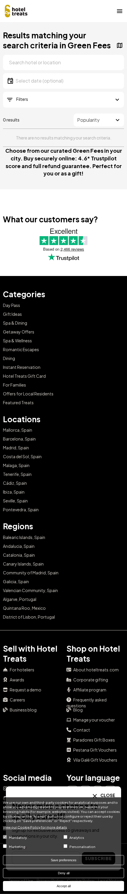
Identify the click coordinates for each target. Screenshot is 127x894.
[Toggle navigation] (119, 10)
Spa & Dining (15, 323)
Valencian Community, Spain (30, 590)
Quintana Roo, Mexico (24, 608)
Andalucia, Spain (19, 546)
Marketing (17, 846)
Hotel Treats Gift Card (24, 376)
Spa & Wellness (17, 340)
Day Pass (11, 305)
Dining (9, 358)
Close (107, 795)
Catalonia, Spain (19, 555)
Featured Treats (18, 402)
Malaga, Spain (16, 465)
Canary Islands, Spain (23, 563)
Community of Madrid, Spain (30, 572)
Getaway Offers (18, 331)
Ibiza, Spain (14, 491)
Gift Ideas (12, 314)
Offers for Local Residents (28, 393)
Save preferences (63, 860)
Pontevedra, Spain (21, 509)
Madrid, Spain (16, 447)
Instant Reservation (21, 367)
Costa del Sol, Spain (22, 456)
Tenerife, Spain (17, 474)
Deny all (63, 873)
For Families (14, 384)
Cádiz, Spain (15, 483)
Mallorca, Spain (17, 430)
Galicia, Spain (16, 581)
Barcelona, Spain (19, 438)
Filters (22, 99)
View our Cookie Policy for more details (35, 827)
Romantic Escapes (21, 349)
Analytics (76, 837)
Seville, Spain (15, 500)
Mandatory (18, 837)
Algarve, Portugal (19, 599)
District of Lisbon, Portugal (29, 616)
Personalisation (82, 846)
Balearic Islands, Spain (24, 537)
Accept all (64, 886)
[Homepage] (16, 10)
